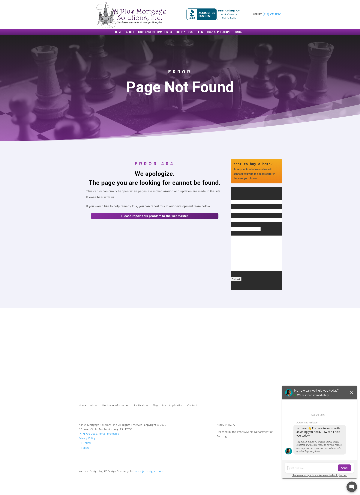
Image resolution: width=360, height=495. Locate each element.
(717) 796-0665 (272, 14)
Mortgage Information (153, 32)
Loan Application (218, 32)
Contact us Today (98, 356)
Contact (239, 32)
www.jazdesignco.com (149, 471)
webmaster (180, 216)
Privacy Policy (87, 438)
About (130, 32)
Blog (200, 32)
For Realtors (184, 32)
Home (118, 32)
